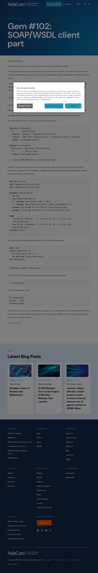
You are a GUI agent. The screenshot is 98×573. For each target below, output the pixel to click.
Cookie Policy (45, 99)
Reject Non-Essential (54, 106)
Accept (73, 106)
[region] (49, 97)
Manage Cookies (25, 106)
